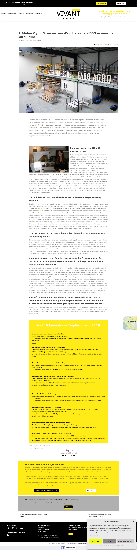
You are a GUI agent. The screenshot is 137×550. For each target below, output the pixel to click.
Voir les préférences (125, 541)
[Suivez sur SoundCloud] (73, 18)
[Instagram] (68, 455)
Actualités (11, 14)
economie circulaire (101, 44)
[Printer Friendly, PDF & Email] (68, 450)
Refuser (109, 541)
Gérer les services (94, 535)
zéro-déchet (114, 44)
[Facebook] (63, 455)
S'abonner (68, 507)
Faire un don (91, 490)
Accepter (95, 541)
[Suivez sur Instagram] (67, 18)
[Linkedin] (74, 455)
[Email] (71, 455)
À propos (29, 14)
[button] (133, 521)
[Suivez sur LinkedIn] (70, 18)
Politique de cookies (104, 545)
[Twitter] (66, 455)
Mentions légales (84, 543)
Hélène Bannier (25, 41)
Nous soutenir (101, 3)
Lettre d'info (120, 3)
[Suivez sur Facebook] (63, 18)
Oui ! (71, 534)
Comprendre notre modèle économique (46, 490)
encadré (43, 208)
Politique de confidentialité (116, 545)
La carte (21, 14)
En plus (38, 14)
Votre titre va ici (18, 534)
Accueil (3, 14)
